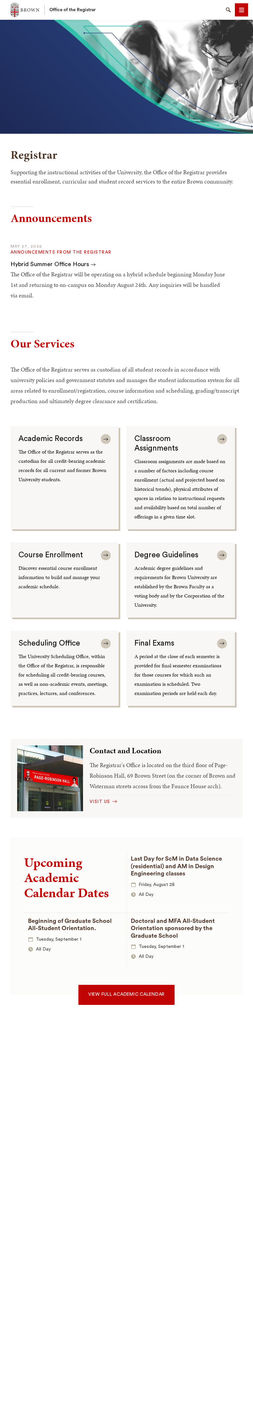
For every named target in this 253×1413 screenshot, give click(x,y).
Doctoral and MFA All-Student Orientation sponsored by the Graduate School (173, 928)
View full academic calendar (126, 994)
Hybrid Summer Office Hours (51, 264)
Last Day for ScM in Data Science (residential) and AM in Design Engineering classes (176, 866)
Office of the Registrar (72, 10)
